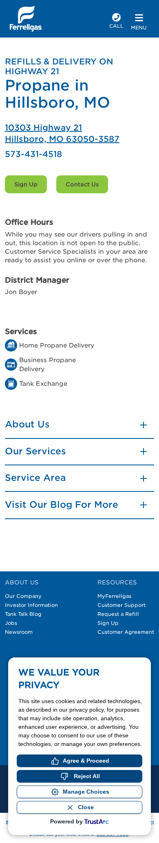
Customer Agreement (125, 632)
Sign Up (26, 184)
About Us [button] (27, 424)
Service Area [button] (35, 477)
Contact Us (82, 184)
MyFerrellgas (114, 596)
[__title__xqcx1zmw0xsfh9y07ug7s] (26, 19)
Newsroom (19, 632)
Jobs (11, 623)
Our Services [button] (35, 451)
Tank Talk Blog (23, 614)
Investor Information (31, 605)
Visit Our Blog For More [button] (61, 504)
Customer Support (121, 605)
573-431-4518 (33, 154)
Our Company (23, 596)
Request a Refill (118, 614)
